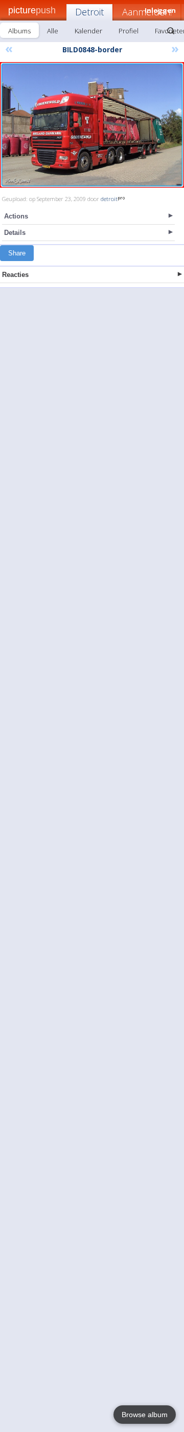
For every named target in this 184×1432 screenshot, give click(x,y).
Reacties (15, 275)
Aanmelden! (147, 12)
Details (15, 232)
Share (17, 253)
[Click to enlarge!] (92, 125)
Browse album (145, 1414)
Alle (52, 30)
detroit (109, 199)
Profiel (129, 30)
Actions (16, 216)
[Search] (171, 31)
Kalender (88, 30)
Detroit (89, 12)
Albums (19, 30)
